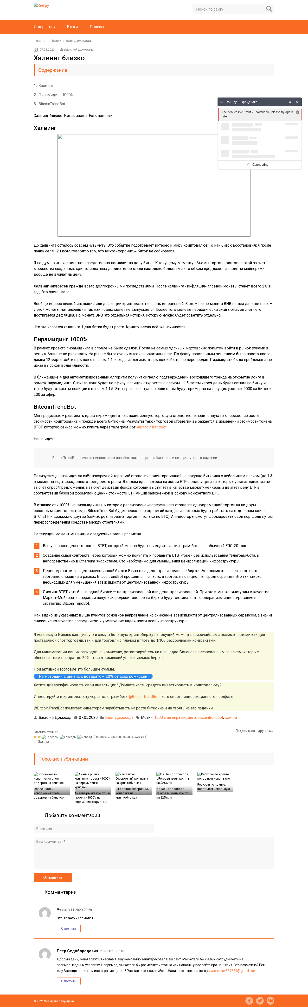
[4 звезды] (68, 737)
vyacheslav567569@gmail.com (232, 971)
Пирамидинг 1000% (54, 94)
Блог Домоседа (119, 717)
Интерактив (44, 26)
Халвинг (43, 85)
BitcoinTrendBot (49, 104)
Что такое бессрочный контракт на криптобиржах (132, 793)
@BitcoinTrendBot (143, 696)
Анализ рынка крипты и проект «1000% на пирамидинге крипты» (92, 797)
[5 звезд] (85, 737)
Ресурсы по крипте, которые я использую (213, 787)
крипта (231, 717)
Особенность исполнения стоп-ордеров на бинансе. (49, 793)
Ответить (68, 928)
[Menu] (222, 102)
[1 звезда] (36, 737)
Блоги (72, 26)
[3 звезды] (51, 737)
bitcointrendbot (210, 717)
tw (260, 1001)
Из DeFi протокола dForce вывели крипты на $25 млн (173, 793)
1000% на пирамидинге (175, 717)
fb (249, 1001)
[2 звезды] (40, 737)
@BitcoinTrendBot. (151, 427)
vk (270, 1001)
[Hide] (297, 102)
